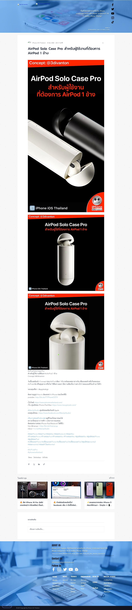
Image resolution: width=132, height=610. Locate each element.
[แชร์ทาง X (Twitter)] (34, 464)
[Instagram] (59, 569)
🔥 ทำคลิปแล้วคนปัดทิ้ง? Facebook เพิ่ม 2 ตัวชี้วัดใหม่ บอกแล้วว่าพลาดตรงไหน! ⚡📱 (66, 503)
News (30, 457)
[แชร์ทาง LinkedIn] (39, 464)
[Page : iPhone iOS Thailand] (53, 569)
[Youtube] (70, 569)
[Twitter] (65, 569)
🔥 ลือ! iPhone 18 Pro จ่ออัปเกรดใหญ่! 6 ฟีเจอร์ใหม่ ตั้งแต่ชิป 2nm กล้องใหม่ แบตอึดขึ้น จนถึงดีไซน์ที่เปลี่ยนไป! (31, 503)
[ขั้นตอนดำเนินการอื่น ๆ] (103, 43)
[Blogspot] (76, 569)
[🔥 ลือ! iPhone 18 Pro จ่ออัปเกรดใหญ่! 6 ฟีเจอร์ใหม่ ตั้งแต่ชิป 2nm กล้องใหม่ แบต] (33, 490)
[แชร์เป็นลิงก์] (44, 464)
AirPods (45, 457)
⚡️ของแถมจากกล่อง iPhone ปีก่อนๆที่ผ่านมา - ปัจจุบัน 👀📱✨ (99, 503)
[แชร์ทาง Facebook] (29, 464)
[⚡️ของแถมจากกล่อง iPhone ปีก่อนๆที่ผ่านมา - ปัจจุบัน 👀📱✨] (99, 490)
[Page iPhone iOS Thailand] (112, 5)
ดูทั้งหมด (111, 478)
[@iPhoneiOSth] (112, 9)
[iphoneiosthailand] (112, 18)
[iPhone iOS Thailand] (112, 22)
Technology (37, 457)
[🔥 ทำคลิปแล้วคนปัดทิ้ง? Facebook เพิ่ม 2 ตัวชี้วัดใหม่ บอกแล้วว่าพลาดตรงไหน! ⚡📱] (66, 490)
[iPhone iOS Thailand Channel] (112, 13)
